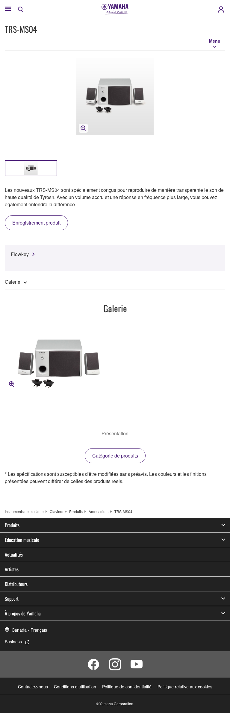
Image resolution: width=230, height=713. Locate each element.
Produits (76, 511)
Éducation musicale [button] (22, 539)
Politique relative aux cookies (185, 687)
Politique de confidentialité (127, 687)
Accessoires (98, 511)
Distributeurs (16, 584)
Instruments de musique (24, 511)
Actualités (14, 554)
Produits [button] (12, 525)
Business (13, 642)
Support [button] (12, 598)
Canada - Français (29, 630)
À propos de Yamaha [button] (23, 613)
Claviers (56, 511)
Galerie (12, 281)
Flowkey (20, 254)
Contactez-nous (33, 687)
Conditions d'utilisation (75, 687)
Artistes (12, 569)
